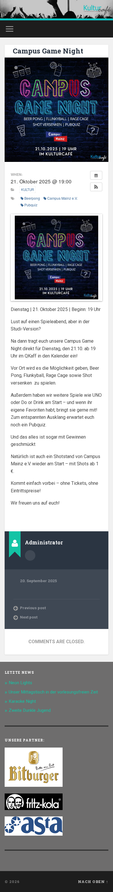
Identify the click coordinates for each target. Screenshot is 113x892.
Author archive (30, 555)
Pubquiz (30, 204)
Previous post (33, 607)
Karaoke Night (22, 701)
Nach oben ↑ (93, 881)
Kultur (27, 189)
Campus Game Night (48, 51)
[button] (96, 187)
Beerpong (32, 198)
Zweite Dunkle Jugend (30, 710)
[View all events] (96, 175)
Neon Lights (20, 682)
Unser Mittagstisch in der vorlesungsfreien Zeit (53, 692)
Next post (28, 617)
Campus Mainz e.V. (62, 198)
